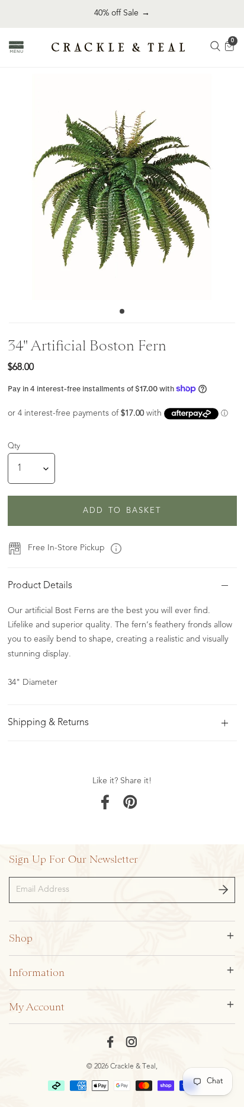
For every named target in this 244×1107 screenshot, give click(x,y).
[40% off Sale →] (121, 14)
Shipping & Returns (48, 723)
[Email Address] (223, 890)
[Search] (215, 47)
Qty (14, 446)
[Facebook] (110, 1042)
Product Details (40, 586)
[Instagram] (131, 1042)
